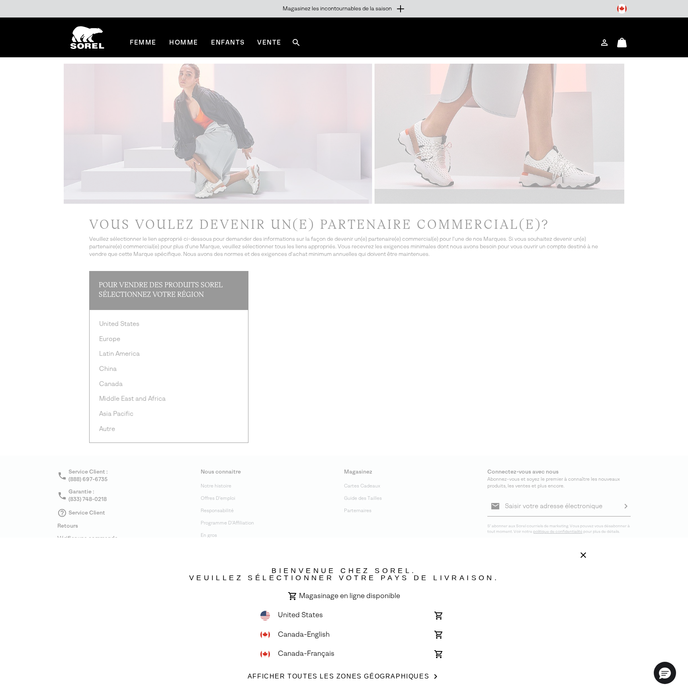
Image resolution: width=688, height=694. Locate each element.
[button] (665, 673)
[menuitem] (143, 42)
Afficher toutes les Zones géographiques (338, 676)
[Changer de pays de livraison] (622, 9)
